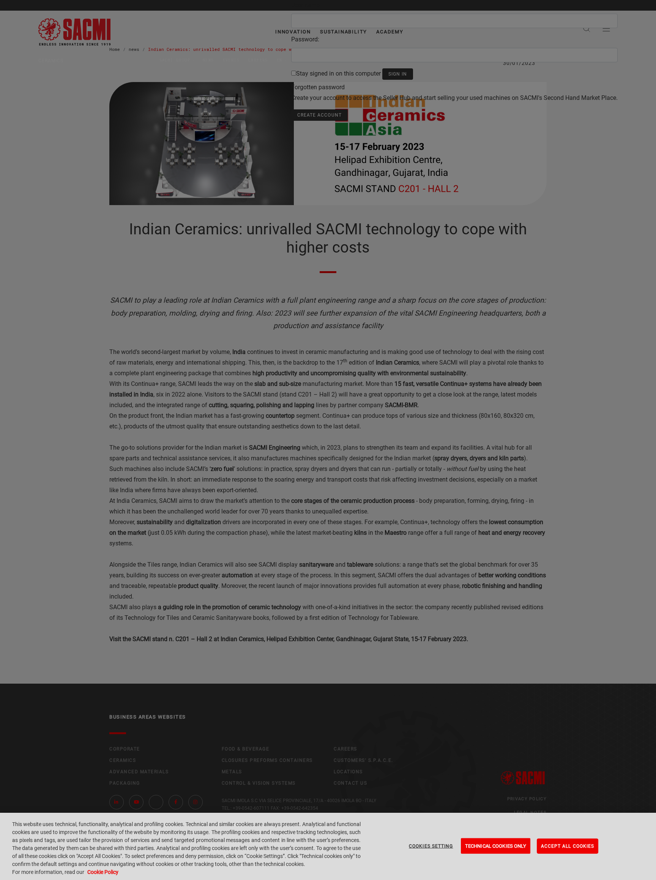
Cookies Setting (431, 845)
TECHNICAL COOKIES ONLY (495, 845)
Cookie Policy (102, 872)
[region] (328, 846)
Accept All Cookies (567, 845)
